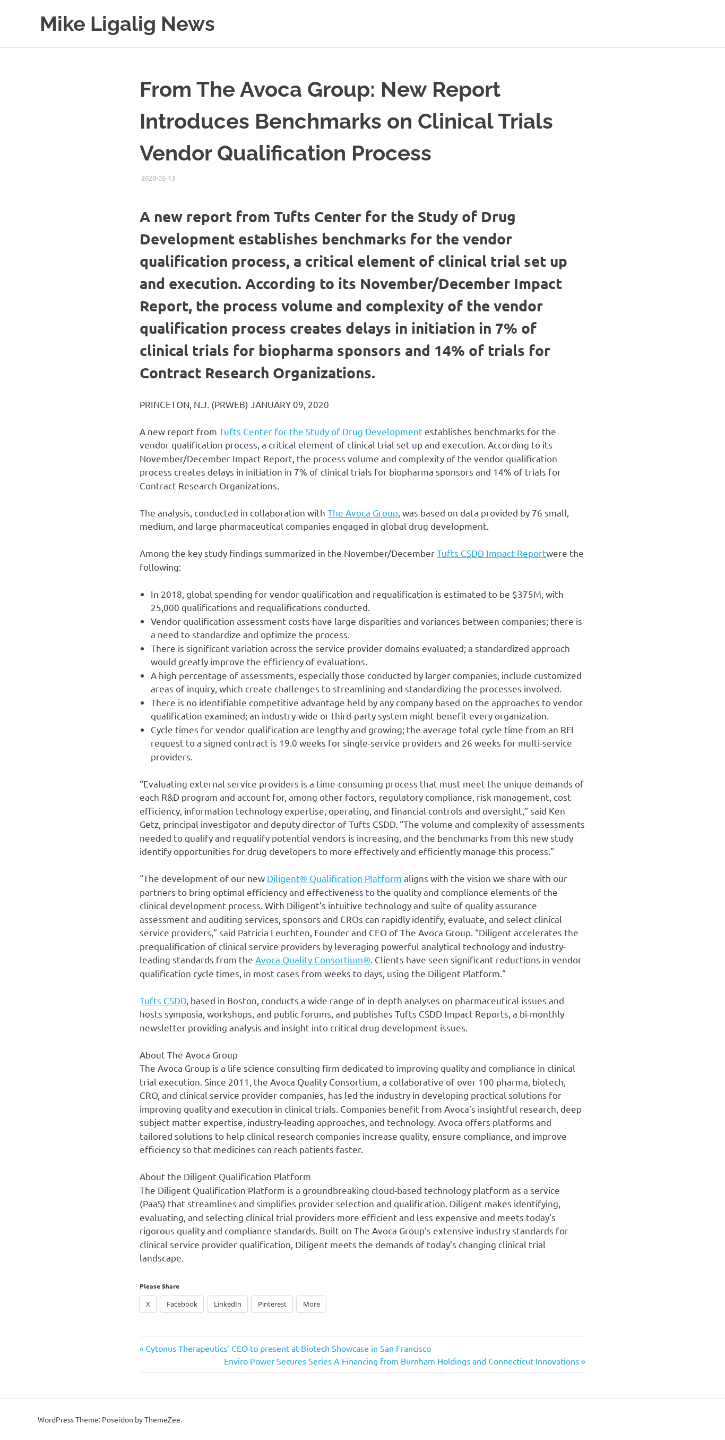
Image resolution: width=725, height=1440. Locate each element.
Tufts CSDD (163, 1000)
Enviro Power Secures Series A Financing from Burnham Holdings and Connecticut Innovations (401, 1361)
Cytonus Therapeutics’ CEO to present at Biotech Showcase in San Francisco (288, 1348)
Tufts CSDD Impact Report (491, 552)
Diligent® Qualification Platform (334, 878)
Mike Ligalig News (127, 24)
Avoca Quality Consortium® (312, 959)
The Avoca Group (362, 512)
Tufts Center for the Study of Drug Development (320, 431)
